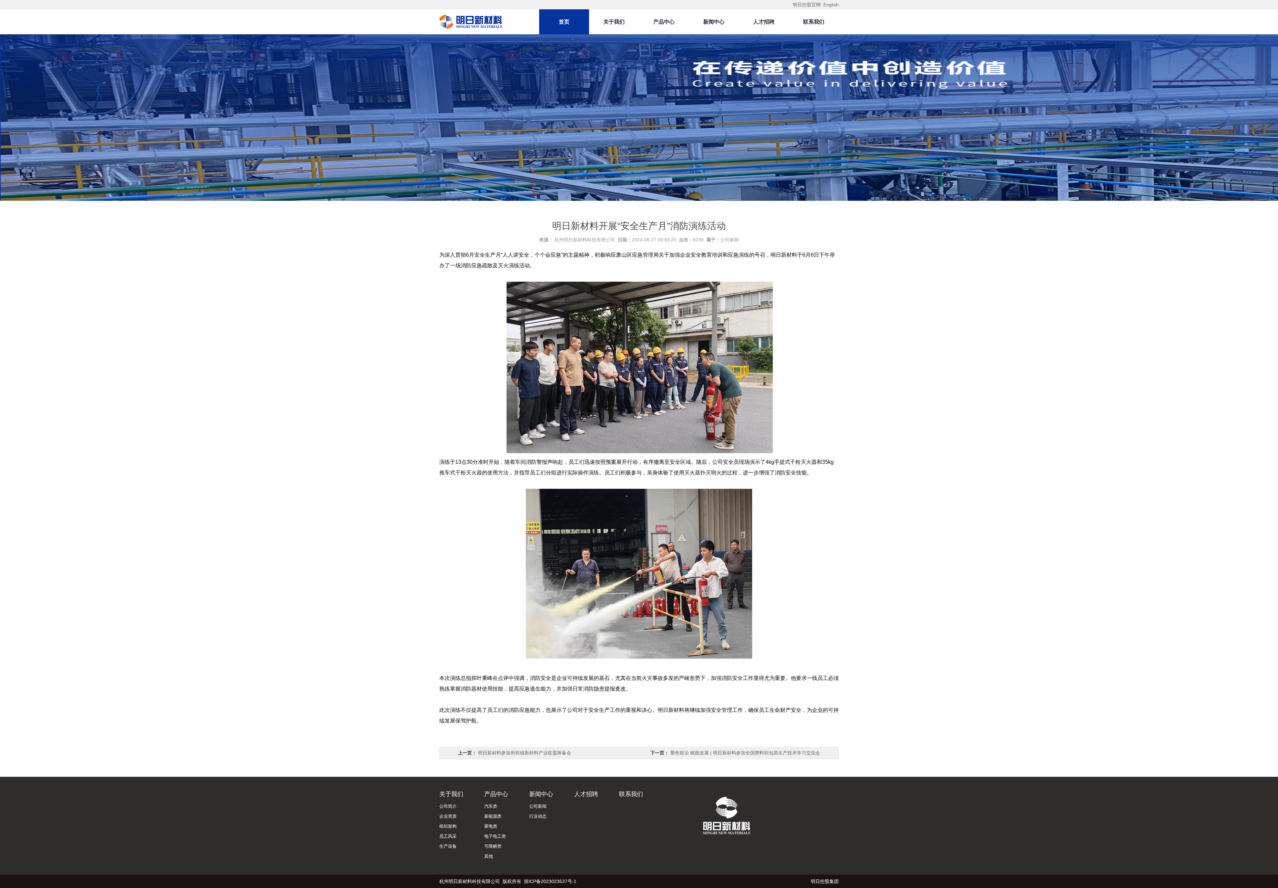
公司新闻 (729, 239)
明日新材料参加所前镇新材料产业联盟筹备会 (524, 752)
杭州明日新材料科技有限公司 (584, 239)
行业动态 (537, 816)
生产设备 (448, 846)
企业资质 (448, 816)
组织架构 (448, 826)
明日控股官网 (807, 4)
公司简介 (448, 806)
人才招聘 (763, 22)
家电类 (490, 826)
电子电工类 (495, 836)
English (831, 4)
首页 (564, 22)
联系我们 (813, 22)
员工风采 (448, 836)
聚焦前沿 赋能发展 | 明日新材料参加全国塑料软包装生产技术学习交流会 (745, 752)
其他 (488, 856)
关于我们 (614, 22)
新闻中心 (714, 22)
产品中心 (664, 22)
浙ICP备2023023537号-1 (550, 881)
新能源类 (493, 816)
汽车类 (490, 806)
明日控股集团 (825, 881)
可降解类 (493, 846)
